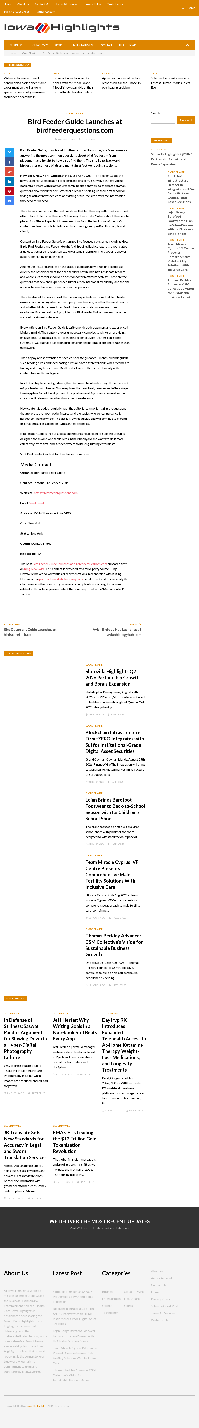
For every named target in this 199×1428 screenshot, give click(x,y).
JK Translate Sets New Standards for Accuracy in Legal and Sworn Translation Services (25, 1145)
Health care (128, 45)
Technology (38, 45)
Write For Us (115, 3)
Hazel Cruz (88, 139)
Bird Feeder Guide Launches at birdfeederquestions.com (70, 563)
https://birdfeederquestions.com (56, 493)
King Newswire (34, 569)
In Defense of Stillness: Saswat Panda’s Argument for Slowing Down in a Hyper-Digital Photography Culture (25, 1038)
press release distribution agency (61, 579)
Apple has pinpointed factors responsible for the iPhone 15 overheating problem (121, 82)
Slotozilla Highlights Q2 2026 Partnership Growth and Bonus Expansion (113, 677)
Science (107, 45)
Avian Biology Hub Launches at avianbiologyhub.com (117, 632)
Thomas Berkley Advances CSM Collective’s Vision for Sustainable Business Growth (181, 288)
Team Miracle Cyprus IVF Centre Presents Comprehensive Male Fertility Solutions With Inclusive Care (112, 874)
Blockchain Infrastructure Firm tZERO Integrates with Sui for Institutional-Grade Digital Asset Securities (181, 189)
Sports (59, 45)
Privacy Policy (93, 3)
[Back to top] (188, 1417)
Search (191, 7)
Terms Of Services (67, 3)
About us (23, 3)
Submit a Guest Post (16, 11)
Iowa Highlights (35, 1406)
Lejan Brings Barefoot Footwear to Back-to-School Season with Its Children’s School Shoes (181, 222)
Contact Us (42, 3)
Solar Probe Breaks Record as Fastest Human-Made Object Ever (171, 82)
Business (16, 45)
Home (7, 3)
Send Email (36, 503)
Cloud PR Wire (75, 113)
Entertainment (83, 45)
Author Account (45, 11)
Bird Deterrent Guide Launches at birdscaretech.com (30, 632)
